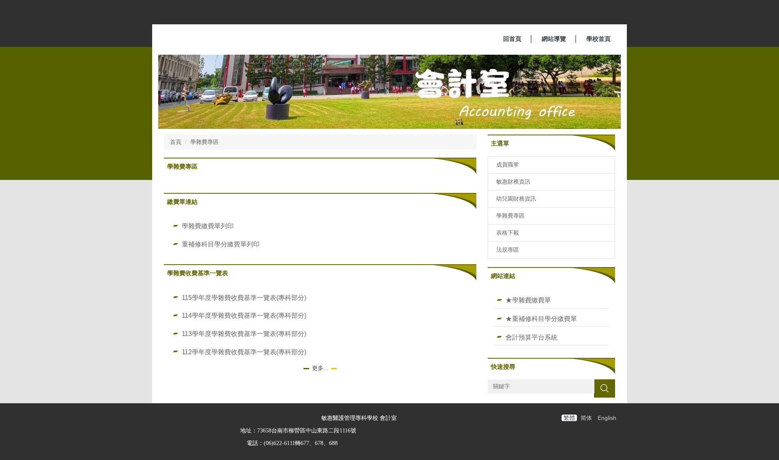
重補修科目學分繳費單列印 (221, 244)
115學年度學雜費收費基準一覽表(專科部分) (244, 297)
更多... (320, 368)
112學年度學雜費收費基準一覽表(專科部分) (244, 351)
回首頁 (512, 38)
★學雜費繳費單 (528, 300)
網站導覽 (554, 38)
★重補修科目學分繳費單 (541, 318)
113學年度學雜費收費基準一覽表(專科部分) (244, 333)
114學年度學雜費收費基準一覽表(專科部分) (244, 315)
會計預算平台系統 (531, 337)
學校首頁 (598, 38)
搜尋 (604, 388)
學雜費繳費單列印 (208, 225)
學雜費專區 (204, 142)
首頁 (175, 142)
